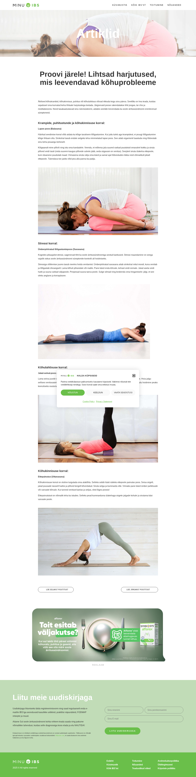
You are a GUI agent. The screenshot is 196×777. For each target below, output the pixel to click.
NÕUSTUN (73, 392)
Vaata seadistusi (123, 392)
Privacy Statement (104, 401)
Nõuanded (174, 5)
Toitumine (156, 5)
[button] (134, 375)
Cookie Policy (89, 401)
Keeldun (98, 392)
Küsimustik (119, 5)
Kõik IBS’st (138, 5)
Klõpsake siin (60, 735)
